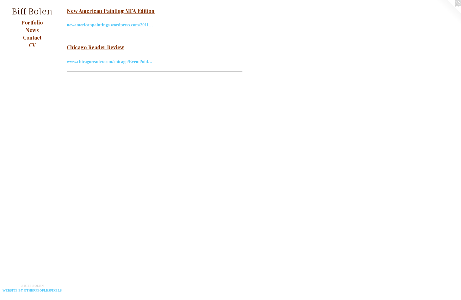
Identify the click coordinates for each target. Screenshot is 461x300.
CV (32, 45)
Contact (32, 37)
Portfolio (32, 22)
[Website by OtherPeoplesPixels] (448, 12)
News (32, 30)
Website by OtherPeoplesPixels (32, 290)
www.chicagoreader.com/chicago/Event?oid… (109, 61)
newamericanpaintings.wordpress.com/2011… (110, 25)
